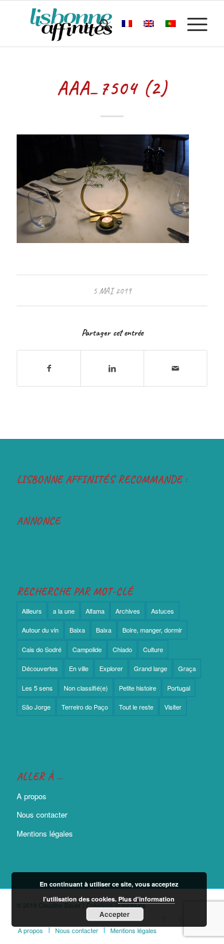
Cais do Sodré (41, 649)
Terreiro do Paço (84, 706)
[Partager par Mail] (175, 368)
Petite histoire (137, 687)
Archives (127, 610)
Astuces (162, 610)
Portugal (178, 687)
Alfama (95, 610)
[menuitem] (99, 24)
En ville (78, 668)
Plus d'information (146, 899)
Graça (187, 668)
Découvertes (40, 668)
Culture (153, 649)
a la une (64, 610)
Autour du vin (40, 629)
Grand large (150, 668)
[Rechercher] (99, 24)
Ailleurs (32, 610)
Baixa (77, 629)
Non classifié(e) (86, 687)
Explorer (111, 668)
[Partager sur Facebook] (48, 368)
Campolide (87, 649)
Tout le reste (136, 706)
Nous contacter (42, 814)
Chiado (122, 649)
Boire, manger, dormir (152, 629)
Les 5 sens (37, 687)
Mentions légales (45, 833)
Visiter (172, 706)
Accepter (114, 914)
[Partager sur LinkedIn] (112, 368)
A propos (32, 796)
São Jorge (36, 706)
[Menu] (191, 24)
